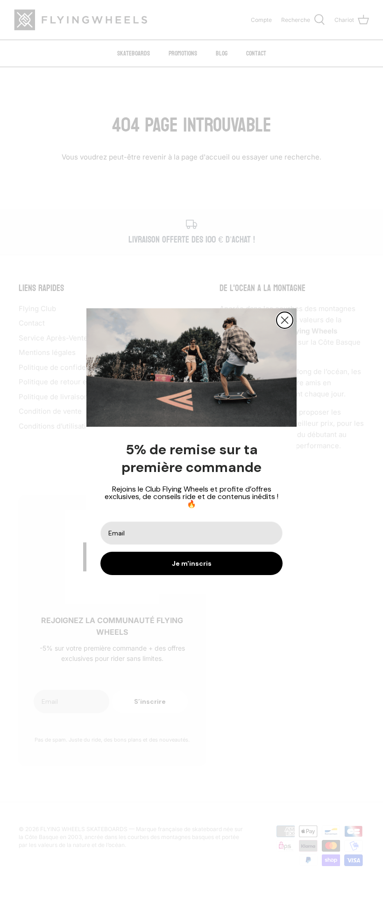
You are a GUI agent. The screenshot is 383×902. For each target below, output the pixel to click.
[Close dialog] (285, 320)
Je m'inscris (192, 563)
